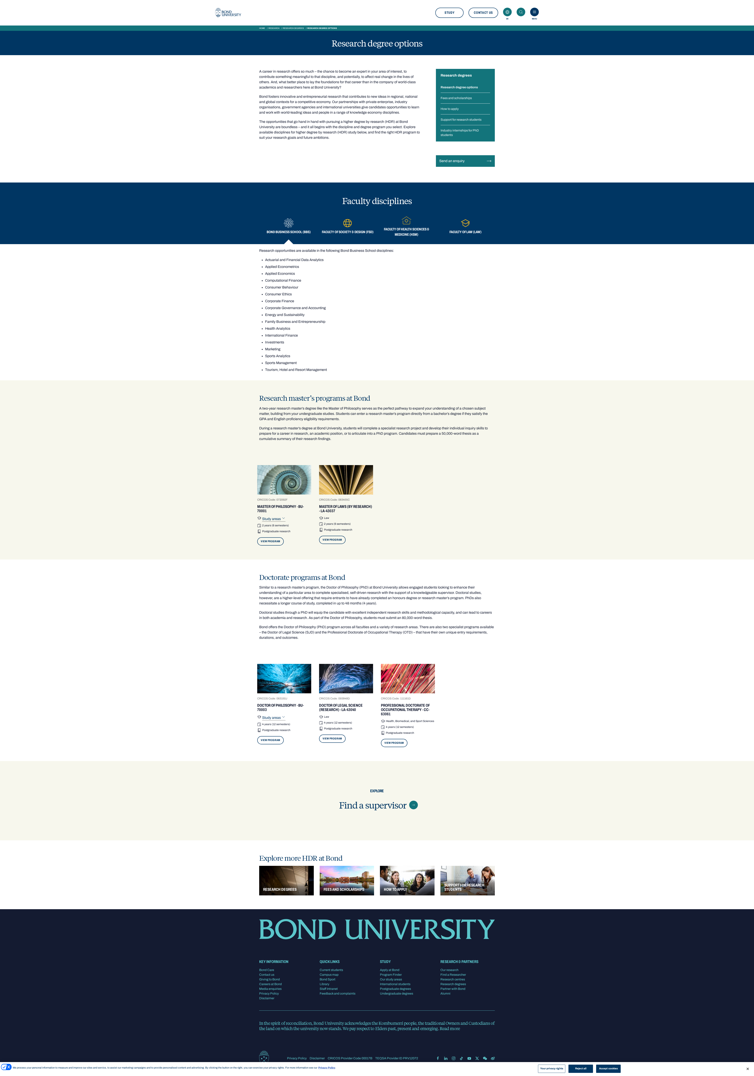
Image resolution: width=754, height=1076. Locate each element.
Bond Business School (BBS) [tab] (289, 232)
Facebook (438, 1058)
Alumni (445, 993)
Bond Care (266, 970)
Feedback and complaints (337, 993)
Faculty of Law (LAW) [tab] (465, 232)
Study (449, 13)
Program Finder (391, 974)
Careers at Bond (270, 984)
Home (262, 28)
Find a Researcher (453, 974)
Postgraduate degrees (395, 988)
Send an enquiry (452, 161)
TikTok (461, 1058)
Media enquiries (270, 988)
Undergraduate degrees (396, 993)
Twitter (477, 1058)
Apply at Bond (389, 970)
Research (273, 28)
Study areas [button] (272, 519)
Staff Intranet (329, 988)
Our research (449, 970)
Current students (331, 970)
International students (395, 984)
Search (521, 12)
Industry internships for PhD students (460, 133)
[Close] (747, 1068)
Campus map (329, 974)
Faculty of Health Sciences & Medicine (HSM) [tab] (406, 231)
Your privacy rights (551, 1068)
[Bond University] (228, 13)
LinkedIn (446, 1058)
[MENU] (534, 12)
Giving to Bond (269, 979)
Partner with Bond (452, 988)
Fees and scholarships (456, 98)
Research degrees (293, 28)
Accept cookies (608, 1068)
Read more (450, 1028)
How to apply (450, 108)
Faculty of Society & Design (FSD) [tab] (347, 232)
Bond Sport (327, 979)
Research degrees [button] (456, 75)
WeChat (485, 1058)
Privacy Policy (269, 993)
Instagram (454, 1058)
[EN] (507, 12)
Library (324, 984)
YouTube (469, 1058)
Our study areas (391, 979)
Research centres (452, 979)
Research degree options (459, 87)
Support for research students (461, 119)
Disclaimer (266, 998)
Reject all (580, 1068)
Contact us (483, 13)
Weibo (493, 1058)
